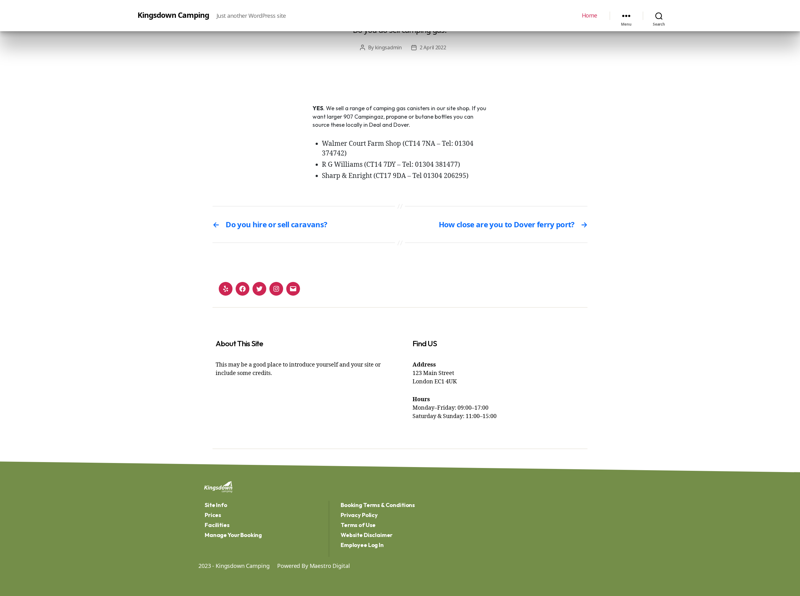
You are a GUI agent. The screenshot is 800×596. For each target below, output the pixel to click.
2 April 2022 (433, 47)
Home (589, 15)
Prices (213, 515)
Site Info (216, 505)
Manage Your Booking (233, 535)
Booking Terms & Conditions (378, 505)
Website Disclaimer (366, 535)
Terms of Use (358, 525)
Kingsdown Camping (173, 15)
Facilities (217, 525)
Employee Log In (362, 545)
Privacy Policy (359, 515)
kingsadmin (388, 47)
